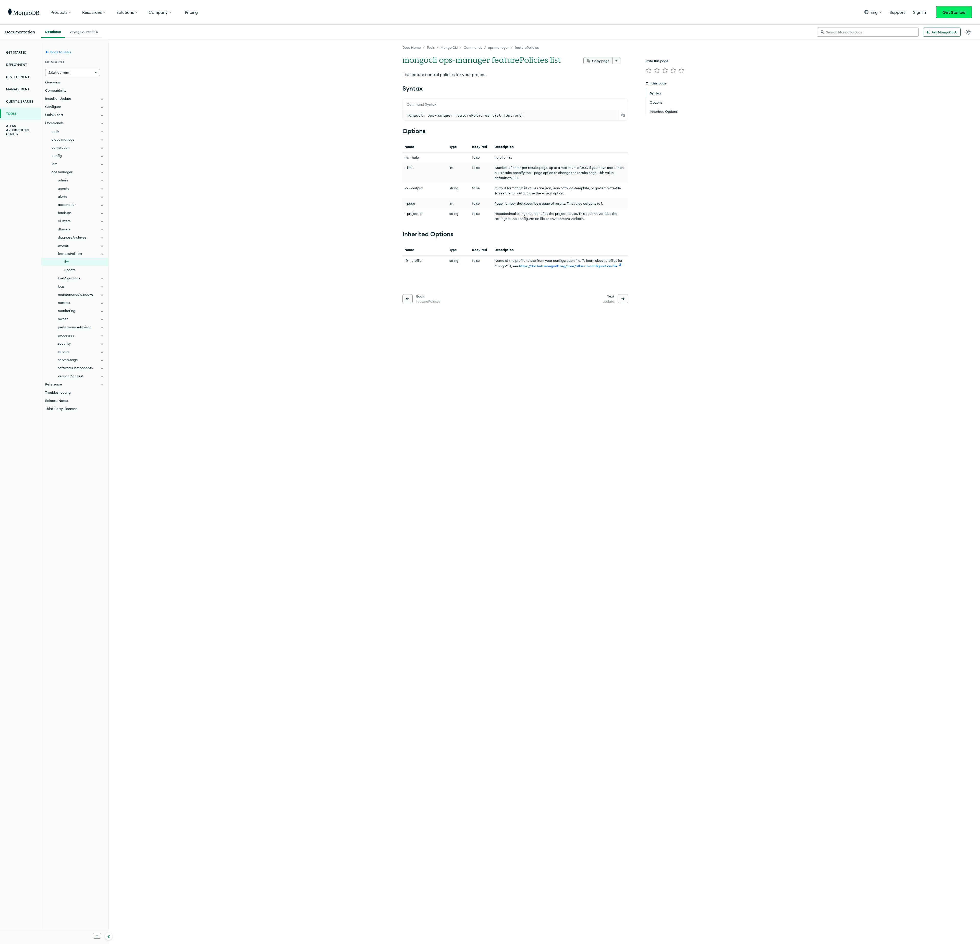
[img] (649, 70)
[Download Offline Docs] (97, 936)
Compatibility (55, 90)
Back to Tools (60, 52)
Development (17, 77)
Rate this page (657, 61)
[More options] (616, 60)
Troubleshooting (58, 392)
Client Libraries (19, 101)
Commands (473, 47)
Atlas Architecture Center (18, 130)
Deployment (16, 65)
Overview (52, 82)
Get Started (953, 12)
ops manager (498, 47)
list (66, 262)
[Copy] (623, 115)
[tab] (53, 31)
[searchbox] (868, 32)
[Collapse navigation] (109, 936)
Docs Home (411, 47)
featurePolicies (527, 47)
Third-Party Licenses (61, 409)
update (70, 270)
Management (17, 89)
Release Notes (56, 401)
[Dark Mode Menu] (968, 32)
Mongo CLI (449, 47)
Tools (431, 47)
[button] (872, 12)
